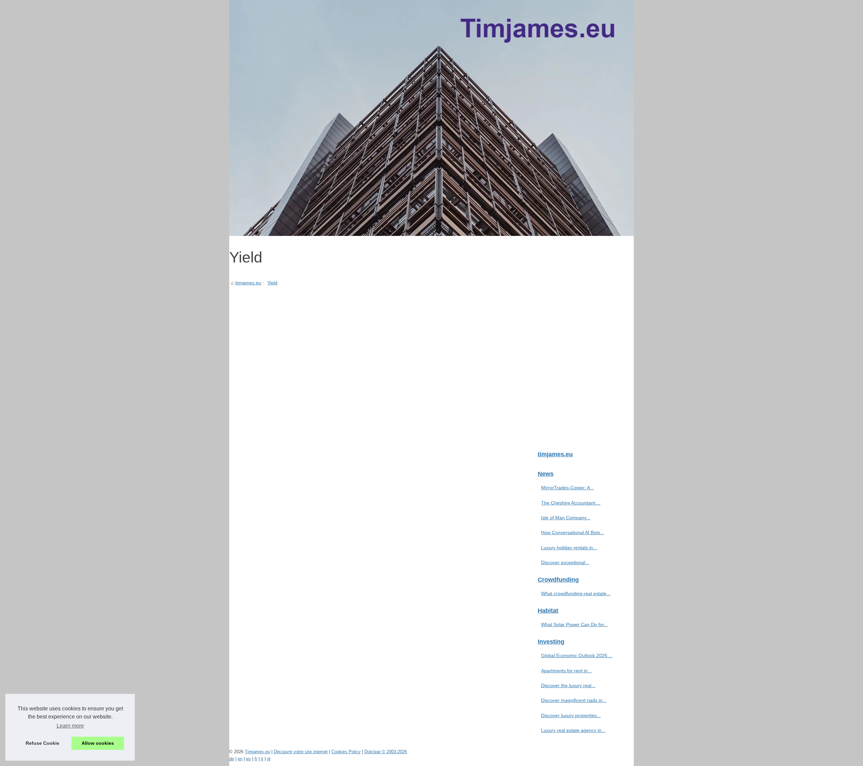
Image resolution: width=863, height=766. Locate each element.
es (248, 758)
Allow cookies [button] (98, 743)
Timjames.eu (257, 751)
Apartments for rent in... (566, 670)
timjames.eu (248, 282)
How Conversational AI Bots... (572, 532)
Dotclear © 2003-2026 (385, 751)
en (240, 758)
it (262, 758)
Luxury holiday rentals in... (569, 547)
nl (268, 758)
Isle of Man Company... (565, 517)
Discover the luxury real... (568, 685)
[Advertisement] (381, 337)
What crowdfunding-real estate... (576, 593)
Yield (272, 282)
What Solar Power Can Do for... (574, 624)
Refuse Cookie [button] (42, 743)
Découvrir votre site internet (301, 751)
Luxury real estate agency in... (573, 730)
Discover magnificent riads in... (573, 700)
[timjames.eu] (431, 118)
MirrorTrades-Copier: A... (567, 487)
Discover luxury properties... (571, 715)
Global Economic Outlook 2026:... (577, 655)
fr (256, 758)
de (231, 758)
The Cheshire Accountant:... (570, 502)
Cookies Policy (346, 751)
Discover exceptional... (565, 562)
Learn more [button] (70, 726)
